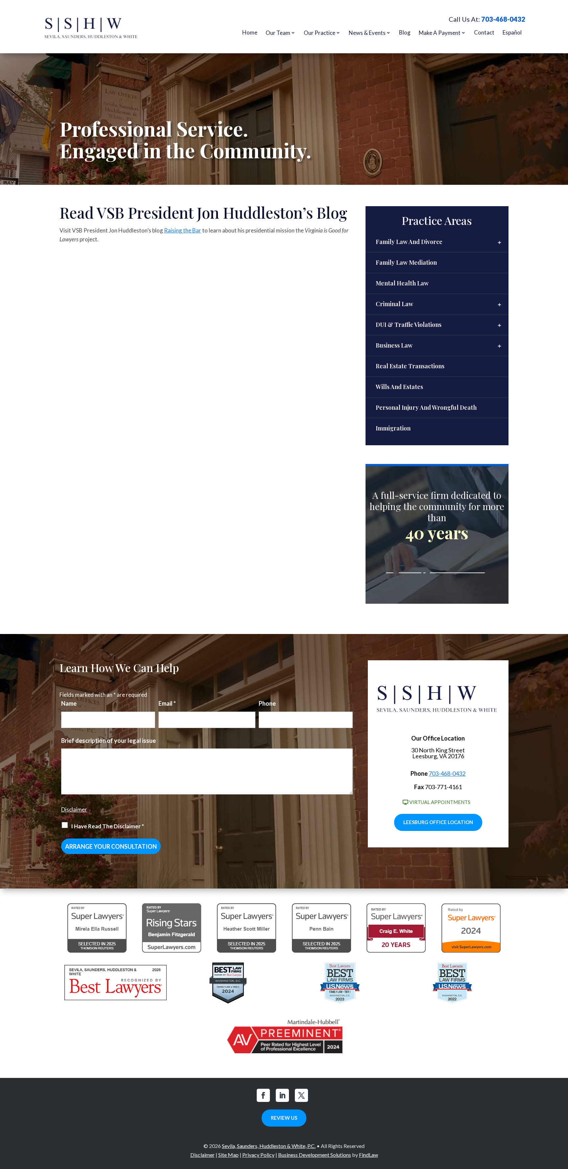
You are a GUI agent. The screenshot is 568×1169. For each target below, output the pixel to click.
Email (167, 703)
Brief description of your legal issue (108, 740)
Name (69, 703)
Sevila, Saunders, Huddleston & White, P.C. (269, 1146)
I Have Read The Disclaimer (107, 826)
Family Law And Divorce (409, 242)
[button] (561, 1121)
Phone (267, 703)
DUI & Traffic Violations (408, 325)
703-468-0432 (503, 19)
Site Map (228, 1155)
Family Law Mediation (406, 262)
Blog (405, 32)
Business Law (394, 345)
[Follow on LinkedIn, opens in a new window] (282, 1095)
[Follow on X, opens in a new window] (301, 1095)
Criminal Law (394, 304)
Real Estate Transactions (410, 366)
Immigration (393, 428)
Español (512, 32)
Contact (484, 32)
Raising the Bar (182, 230)
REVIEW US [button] (284, 1118)
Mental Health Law (402, 283)
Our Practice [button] (319, 32)
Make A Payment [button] (440, 32)
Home (249, 32)
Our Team (278, 32)
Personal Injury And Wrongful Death (426, 407)
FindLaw (368, 1155)
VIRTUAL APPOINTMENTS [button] (439, 802)
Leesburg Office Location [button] (438, 822)
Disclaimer (74, 809)
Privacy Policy (258, 1155)
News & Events (367, 32)
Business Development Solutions (314, 1155)
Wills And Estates (399, 387)
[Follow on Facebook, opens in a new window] (263, 1095)
